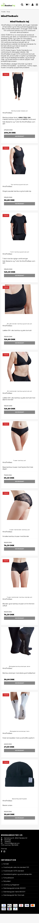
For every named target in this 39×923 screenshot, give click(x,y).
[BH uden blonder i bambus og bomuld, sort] (19, 303)
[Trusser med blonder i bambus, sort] (19, 508)
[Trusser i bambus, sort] (19, 439)
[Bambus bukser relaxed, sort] (19, 90)
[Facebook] (1, 851)
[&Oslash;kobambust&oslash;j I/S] (9, 5)
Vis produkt (19, 136)
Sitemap (4, 849)
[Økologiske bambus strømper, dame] (19, 645)
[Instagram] (4, 851)
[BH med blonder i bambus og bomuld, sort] (19, 370)
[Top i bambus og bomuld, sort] (19, 163)
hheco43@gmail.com (12, 843)
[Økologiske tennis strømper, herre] (19, 710)
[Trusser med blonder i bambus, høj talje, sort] (19, 576)
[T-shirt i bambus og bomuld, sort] (19, 231)
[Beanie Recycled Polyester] (19, 778)
